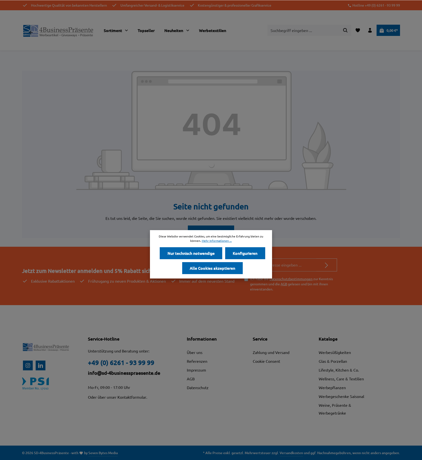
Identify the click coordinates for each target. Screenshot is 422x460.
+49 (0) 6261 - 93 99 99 (121, 362)
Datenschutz (198, 387)
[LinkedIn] (40, 365)
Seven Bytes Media (103, 452)
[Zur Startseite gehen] (58, 30)
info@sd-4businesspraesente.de (124, 373)
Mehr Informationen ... (217, 241)
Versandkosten (291, 452)
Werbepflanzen (332, 387)
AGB (284, 284)
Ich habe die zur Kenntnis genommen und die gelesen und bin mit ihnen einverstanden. (291, 284)
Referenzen (197, 361)
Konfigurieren (245, 253)
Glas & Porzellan (333, 361)
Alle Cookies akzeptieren (212, 268)
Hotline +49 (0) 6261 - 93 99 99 (376, 5)
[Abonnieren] (326, 264)
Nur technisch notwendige (191, 253)
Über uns (194, 352)
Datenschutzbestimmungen (291, 279)
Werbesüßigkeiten (335, 352)
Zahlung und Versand (271, 352)
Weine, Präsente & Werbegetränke (335, 409)
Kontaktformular (131, 397)
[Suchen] (345, 30)
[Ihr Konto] (370, 30)
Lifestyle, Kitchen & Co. (339, 369)
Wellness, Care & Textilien (341, 378)
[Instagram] (28, 365)
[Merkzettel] (357, 30)
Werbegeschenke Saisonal (341, 396)
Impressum (196, 369)
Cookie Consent (266, 361)
